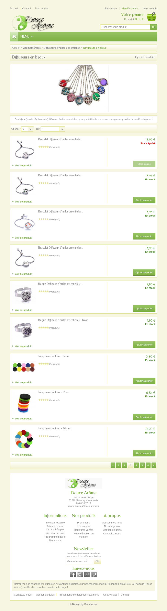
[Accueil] (14, 36)
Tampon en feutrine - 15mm (53, 356)
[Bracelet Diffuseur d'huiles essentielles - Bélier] (24, 186)
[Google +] (87, 574)
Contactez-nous (112, 533)
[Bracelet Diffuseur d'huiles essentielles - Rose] (24, 258)
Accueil (16, 48)
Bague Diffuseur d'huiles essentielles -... (60, 284)
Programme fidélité (55, 536)
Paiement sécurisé (55, 533)
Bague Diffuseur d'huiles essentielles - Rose (63, 320)
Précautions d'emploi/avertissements (79, 594)
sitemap (125, 594)
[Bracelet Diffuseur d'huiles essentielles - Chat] (24, 150)
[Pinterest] (94, 574)
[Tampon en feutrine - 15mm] (24, 367)
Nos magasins (112, 526)
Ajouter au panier (144, 200)
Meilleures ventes (83, 530)
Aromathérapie (32, 48)
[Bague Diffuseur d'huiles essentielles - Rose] (24, 330)
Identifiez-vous (130, 8)
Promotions (83, 522)
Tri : (38, 129)
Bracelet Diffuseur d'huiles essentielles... (60, 139)
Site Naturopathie (55, 522)
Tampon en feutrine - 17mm (53, 392)
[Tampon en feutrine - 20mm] (24, 439)
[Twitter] (80, 574)
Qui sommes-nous (112, 522)
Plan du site (55, 540)
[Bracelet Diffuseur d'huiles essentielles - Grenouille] (24, 222)
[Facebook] (73, 574)
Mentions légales (112, 530)
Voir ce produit (23, 165)
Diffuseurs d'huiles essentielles (62, 48)
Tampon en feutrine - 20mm (54, 428)
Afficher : (16, 129)
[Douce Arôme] (38, 22)
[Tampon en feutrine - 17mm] (24, 403)
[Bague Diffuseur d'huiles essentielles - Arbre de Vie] (24, 294)
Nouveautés (83, 526)
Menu (25, 36)
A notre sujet (110, 594)
